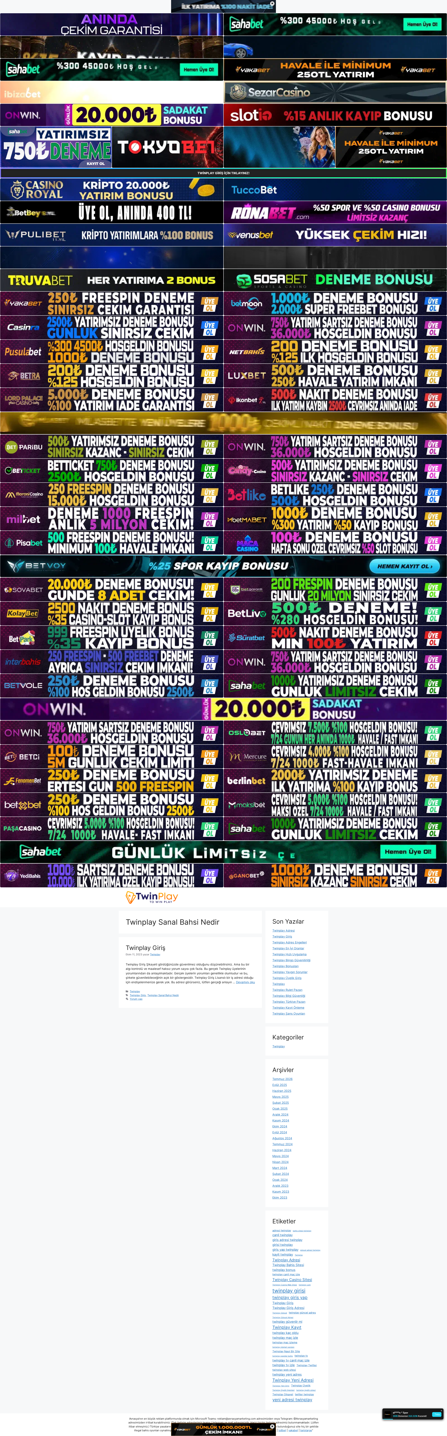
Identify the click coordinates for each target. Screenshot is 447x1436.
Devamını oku (245, 982)
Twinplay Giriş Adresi (288, 1308)
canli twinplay (282, 1235)
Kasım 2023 (280, 1191)
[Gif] (223, 423)
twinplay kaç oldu (285, 1333)
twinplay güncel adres (302, 1312)
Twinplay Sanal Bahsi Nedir (163, 995)
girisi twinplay (282, 1245)
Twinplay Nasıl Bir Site (286, 1351)
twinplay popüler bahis (282, 1356)
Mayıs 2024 (280, 1156)
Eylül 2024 (279, 1132)
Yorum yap (136, 998)
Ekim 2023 (279, 1197)
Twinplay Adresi (283, 930)
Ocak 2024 (280, 1180)
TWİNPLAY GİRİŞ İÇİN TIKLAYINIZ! (223, 173)
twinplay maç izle (285, 1338)
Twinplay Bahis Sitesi (288, 1265)
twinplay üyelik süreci (306, 1390)
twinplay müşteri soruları (283, 1347)
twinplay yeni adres (287, 1374)
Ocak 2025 (280, 1108)
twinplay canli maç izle (286, 1274)
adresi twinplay (281, 1230)
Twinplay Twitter (306, 1365)
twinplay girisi (288, 1291)
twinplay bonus (283, 1270)
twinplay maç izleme (284, 1342)
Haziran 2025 (281, 1091)
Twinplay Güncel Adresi (282, 1317)
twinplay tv (301, 1355)
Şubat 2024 (280, 1174)
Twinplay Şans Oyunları (288, 1013)
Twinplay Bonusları (285, 966)
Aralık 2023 (280, 1185)
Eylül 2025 (279, 1085)
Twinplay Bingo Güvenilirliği (291, 960)
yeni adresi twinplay (292, 1399)
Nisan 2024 (280, 1162)
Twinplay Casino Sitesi (292, 1279)
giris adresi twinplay (287, 1240)
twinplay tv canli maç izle (291, 1360)
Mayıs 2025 (280, 1097)
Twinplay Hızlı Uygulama (289, 954)
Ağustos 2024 (282, 1138)
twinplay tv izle (283, 1365)
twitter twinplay (304, 1394)
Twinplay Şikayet (282, 1394)
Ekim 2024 (279, 1126)
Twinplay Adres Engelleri (289, 942)
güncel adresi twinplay (310, 1250)
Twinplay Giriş (145, 947)
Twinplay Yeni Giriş (280, 1386)
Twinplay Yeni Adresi (293, 1380)
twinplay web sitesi (284, 1369)
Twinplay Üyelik (300, 1385)
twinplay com (305, 1285)
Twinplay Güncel (279, 1313)
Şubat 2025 (280, 1102)
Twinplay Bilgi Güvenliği (288, 996)
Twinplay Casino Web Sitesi (284, 1285)
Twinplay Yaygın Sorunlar (289, 972)
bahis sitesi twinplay (302, 1231)
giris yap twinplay (285, 1249)
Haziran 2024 (281, 1150)
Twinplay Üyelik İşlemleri (283, 1390)
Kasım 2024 (280, 1120)
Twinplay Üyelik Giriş (287, 978)
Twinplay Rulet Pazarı (287, 990)
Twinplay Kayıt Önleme (288, 1007)
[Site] (111, 303)
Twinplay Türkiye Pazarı (288, 1001)
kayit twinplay (282, 1254)
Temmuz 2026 (282, 1079)
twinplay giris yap (289, 1297)
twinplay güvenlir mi (287, 1322)
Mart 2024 (279, 1168)
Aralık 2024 (280, 1114)
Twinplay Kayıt (286, 1327)
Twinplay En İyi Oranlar (288, 948)
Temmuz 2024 (282, 1144)
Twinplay (135, 991)
